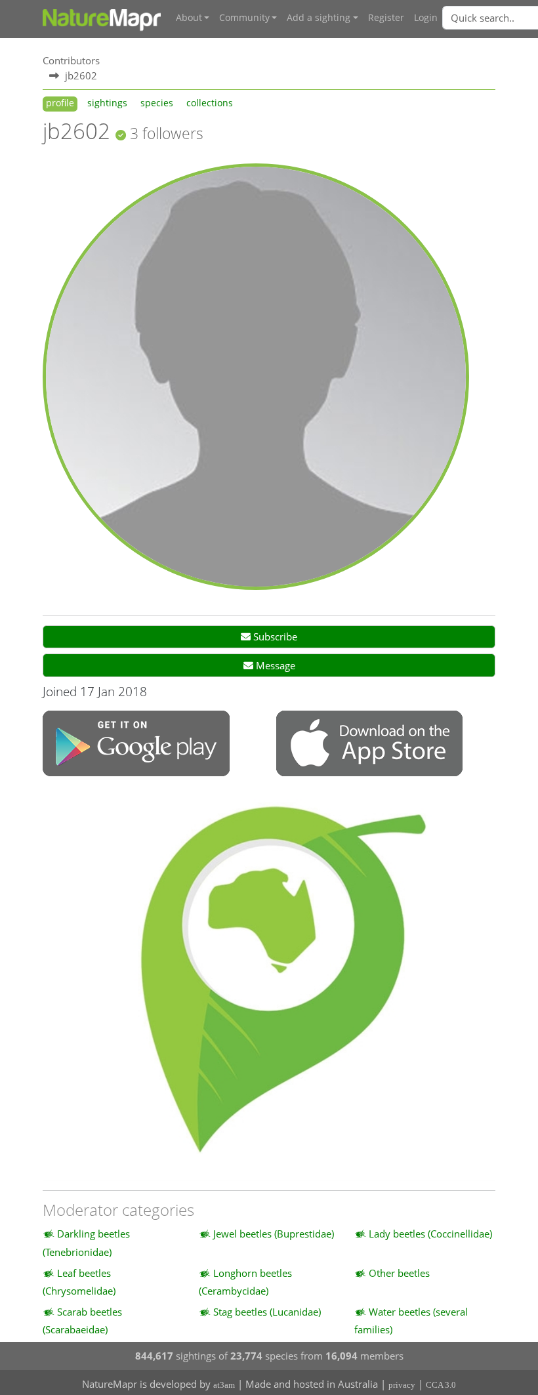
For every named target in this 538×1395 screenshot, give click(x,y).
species (156, 103)
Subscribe (274, 636)
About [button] (189, 18)
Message (274, 665)
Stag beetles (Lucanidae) (267, 1311)
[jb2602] (256, 375)
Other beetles (399, 1273)
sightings (107, 103)
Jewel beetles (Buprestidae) (273, 1233)
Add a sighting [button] (318, 18)
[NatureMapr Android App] (136, 744)
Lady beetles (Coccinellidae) (430, 1233)
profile (60, 103)
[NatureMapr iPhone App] (369, 744)
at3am (224, 1385)
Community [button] (244, 18)
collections (209, 103)
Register (386, 18)
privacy (401, 1385)
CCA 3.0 (441, 1385)
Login (426, 18)
